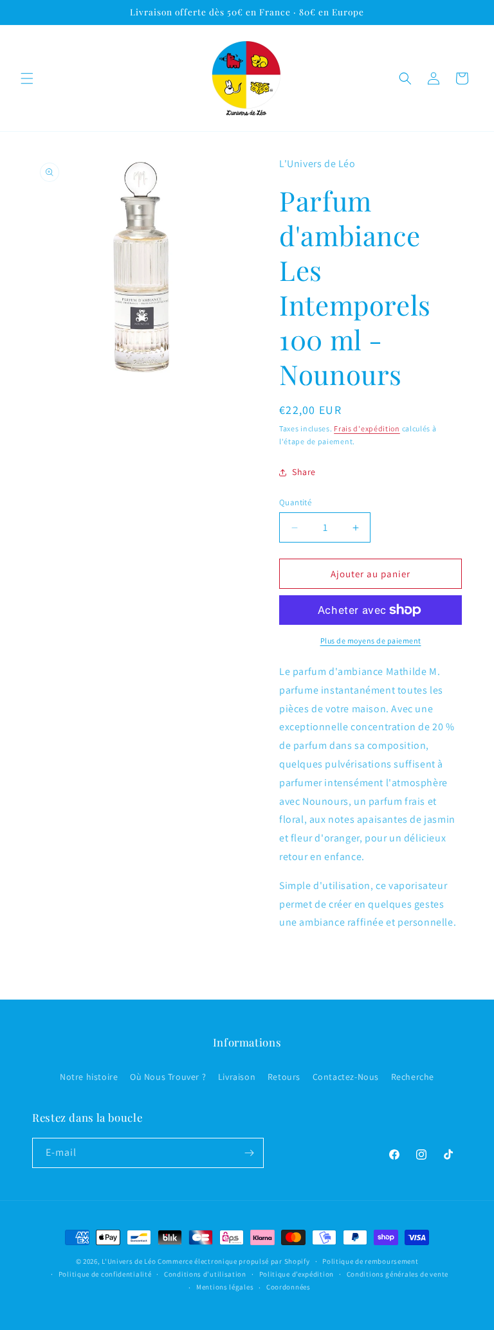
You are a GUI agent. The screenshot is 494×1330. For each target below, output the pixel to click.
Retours (284, 1077)
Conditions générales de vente (397, 1274)
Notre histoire (89, 1077)
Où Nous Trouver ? (168, 1077)
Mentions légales (224, 1286)
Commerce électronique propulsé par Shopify (233, 1261)
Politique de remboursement (370, 1261)
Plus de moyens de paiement (370, 640)
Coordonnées (288, 1286)
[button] (27, 78)
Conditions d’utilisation (205, 1274)
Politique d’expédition (296, 1274)
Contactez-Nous (346, 1077)
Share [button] (304, 472)
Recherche (412, 1077)
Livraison (236, 1077)
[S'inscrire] (249, 1153)
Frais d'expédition (367, 428)
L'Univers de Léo (129, 1261)
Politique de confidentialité (105, 1274)
